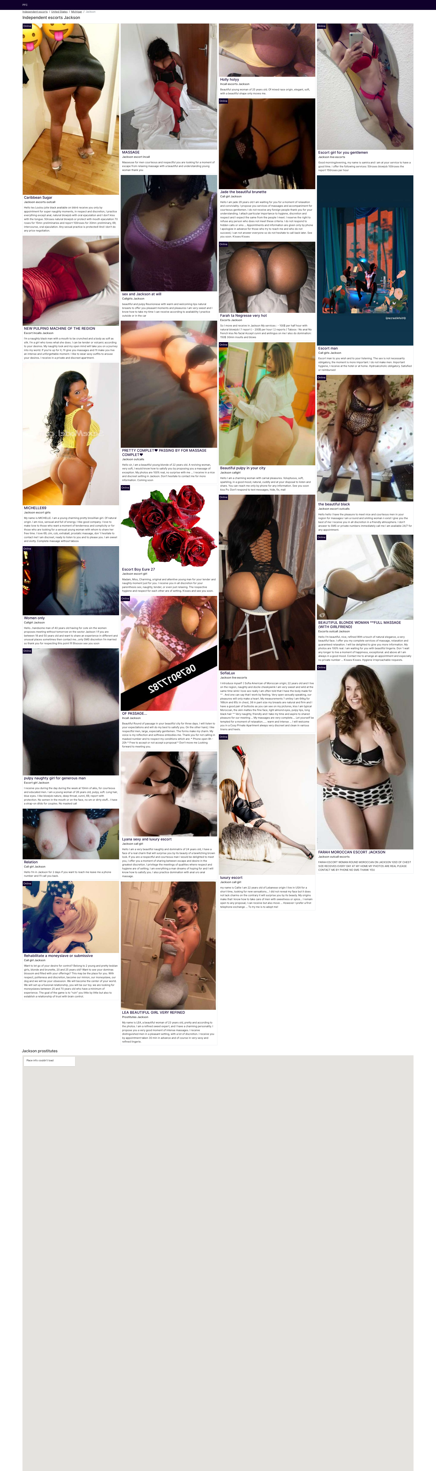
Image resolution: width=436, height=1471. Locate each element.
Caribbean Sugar (38, 197)
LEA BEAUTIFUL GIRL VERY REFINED (153, 1012)
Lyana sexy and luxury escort (147, 839)
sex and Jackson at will (141, 294)
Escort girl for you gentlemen (343, 152)
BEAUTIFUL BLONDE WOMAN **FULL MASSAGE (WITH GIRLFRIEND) (359, 624)
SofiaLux (227, 673)
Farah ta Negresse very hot (243, 315)
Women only (34, 618)
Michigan (76, 11)
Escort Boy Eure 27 (138, 569)
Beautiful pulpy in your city (243, 468)
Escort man (328, 348)
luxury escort (231, 877)
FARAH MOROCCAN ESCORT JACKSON (351, 852)
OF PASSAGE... (134, 713)
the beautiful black (334, 504)
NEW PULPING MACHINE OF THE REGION (59, 328)
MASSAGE (131, 152)
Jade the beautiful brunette (243, 192)
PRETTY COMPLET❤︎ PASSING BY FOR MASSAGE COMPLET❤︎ (164, 452)
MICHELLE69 (35, 508)
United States (59, 11)
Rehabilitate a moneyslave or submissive (58, 955)
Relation (31, 862)
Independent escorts (35, 11)
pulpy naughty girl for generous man (55, 778)
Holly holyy (229, 79)
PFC (25, 4)
